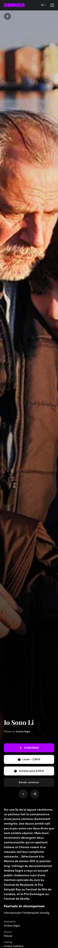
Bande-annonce (29, 782)
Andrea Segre (23, 731)
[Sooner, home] (14, 5)
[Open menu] (52, 5)
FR (42, 5)
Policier (8, 936)
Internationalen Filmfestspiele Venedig (26, 912)
